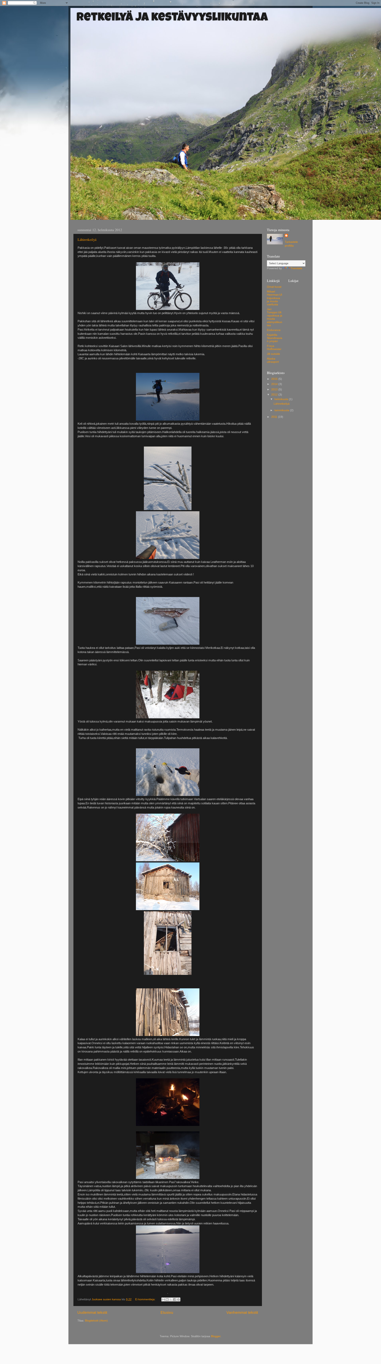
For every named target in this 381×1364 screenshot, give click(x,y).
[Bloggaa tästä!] (167, 1299)
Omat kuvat (274, 286)
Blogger (215, 1336)
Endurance (274, 330)
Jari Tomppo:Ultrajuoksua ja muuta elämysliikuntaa (274, 317)
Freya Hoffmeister (274, 347)
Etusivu (167, 1312)
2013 (274, 389)
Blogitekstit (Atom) (96, 1320)
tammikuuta (282, 410)
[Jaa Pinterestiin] (178, 1299)
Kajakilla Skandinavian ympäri (274, 338)
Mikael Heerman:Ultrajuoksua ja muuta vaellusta (274, 298)
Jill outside (273, 353)
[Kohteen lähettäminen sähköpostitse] (163, 1299)
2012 (274, 394)
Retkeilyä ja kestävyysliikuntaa (172, 18)
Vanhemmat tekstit (242, 1312)
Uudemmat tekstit (92, 1312)
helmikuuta (281, 399)
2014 (274, 384)
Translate (296, 268)
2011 (274, 416)
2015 (274, 378)
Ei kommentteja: (145, 1299)
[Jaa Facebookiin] (175, 1299)
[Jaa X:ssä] (171, 1299)
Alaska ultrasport (273, 360)
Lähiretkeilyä (87, 239)
